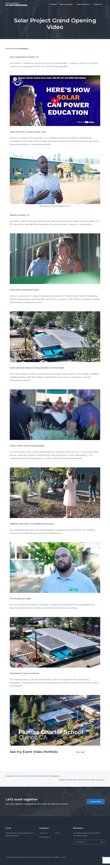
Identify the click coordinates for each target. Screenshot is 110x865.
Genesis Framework (44, 857)
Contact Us (43, 833)
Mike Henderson (45, 837)
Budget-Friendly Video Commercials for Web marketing (81, 780)
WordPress (56, 857)
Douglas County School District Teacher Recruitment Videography (33, 776)
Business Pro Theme (27, 857)
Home (57, 833)
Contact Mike (95, 802)
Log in (63, 857)
